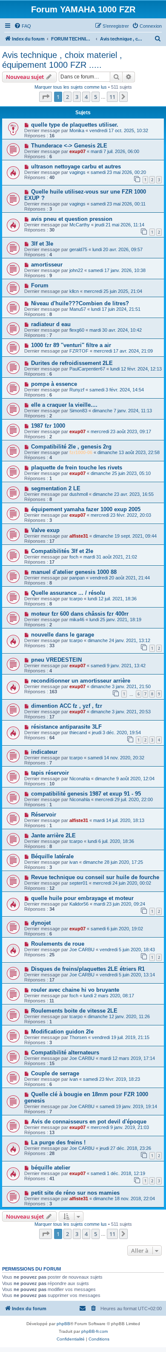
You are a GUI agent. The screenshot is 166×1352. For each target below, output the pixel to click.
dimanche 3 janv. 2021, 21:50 (121, 686)
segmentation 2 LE (55, 488)
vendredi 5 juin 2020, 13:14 (127, 974)
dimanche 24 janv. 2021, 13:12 (119, 640)
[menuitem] (22, 26)
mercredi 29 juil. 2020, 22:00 (124, 799)
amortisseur (47, 264)
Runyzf (76, 389)
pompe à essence (54, 384)
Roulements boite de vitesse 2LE (74, 1010)
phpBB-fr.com (94, 1331)
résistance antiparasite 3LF (66, 727)
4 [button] (86, 97)
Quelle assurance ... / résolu (68, 593)
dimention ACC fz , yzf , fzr (66, 706)
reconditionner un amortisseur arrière (80, 680)
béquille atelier (50, 1167)
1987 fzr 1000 (48, 426)
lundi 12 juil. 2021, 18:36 (112, 598)
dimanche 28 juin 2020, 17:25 (113, 862)
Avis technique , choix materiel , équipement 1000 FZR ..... (62, 59)
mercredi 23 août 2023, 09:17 (121, 431)
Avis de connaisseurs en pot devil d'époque (88, 1121)
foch (73, 556)
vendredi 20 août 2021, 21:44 (120, 577)
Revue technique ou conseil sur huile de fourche (95, 877)
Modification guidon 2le (62, 1031)
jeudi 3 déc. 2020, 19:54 (116, 732)
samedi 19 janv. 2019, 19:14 (128, 1106)
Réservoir (43, 814)
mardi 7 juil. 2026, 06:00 (115, 151)
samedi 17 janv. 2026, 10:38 (117, 270)
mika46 (76, 619)
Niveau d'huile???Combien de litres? (80, 303)
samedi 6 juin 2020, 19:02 (117, 928)
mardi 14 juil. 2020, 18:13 (118, 820)
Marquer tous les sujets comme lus (70, 87)
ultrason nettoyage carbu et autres (76, 166)
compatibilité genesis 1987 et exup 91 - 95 (86, 793)
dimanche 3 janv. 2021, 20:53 (121, 711)
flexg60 (76, 330)
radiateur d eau (51, 324)
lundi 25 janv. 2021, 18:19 (115, 619)
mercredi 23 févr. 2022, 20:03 (121, 515)
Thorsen (78, 1037)
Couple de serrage (55, 1073)
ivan (73, 862)
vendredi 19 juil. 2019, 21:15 (120, 1037)
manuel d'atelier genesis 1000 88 (74, 572)
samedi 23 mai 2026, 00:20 (118, 172)
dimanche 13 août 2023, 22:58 (128, 452)
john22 (76, 270)
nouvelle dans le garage (62, 634)
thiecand (78, 732)
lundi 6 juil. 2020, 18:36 (111, 841)
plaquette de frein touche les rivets (76, 467)
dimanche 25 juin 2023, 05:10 (121, 473)
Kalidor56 (79, 903)
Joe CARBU (81, 949)
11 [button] (112, 97)
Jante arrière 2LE (53, 835)
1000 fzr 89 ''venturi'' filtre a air (71, 345)
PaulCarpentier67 (87, 368)
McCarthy (79, 224)
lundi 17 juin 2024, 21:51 (115, 309)
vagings (77, 172)
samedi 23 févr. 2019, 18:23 (111, 1079)
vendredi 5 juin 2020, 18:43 (127, 949)
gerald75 (78, 249)
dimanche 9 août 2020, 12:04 (125, 778)
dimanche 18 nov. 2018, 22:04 (124, 1198)
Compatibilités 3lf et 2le (62, 551)
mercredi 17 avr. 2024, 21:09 (123, 350)
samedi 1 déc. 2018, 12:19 (118, 1173)
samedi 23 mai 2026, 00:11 (118, 203)
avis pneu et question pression (71, 219)
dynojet (41, 923)
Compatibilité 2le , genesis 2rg (71, 446)
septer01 (78, 883)
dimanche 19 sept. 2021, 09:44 (125, 535)
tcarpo (76, 598)
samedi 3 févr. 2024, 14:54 (116, 389)
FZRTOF (79, 350)
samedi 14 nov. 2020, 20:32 (116, 757)
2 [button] (67, 97)
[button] (45, 97)
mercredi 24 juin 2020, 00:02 (122, 883)
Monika (76, 130)
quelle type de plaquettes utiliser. (74, 125)
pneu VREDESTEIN (56, 660)
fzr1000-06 (80, 452)
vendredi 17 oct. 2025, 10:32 (118, 130)
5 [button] (95, 97)
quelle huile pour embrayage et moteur (82, 898)
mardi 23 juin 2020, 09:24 (119, 903)
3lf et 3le (42, 243)
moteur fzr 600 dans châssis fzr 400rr (80, 614)
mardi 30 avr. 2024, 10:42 (115, 330)
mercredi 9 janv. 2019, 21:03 (120, 1127)
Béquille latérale (52, 856)
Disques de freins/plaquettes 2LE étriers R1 (88, 969)
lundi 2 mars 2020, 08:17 (108, 995)
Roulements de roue (57, 944)
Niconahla (79, 778)
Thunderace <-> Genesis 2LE (69, 145)
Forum (40, 285)
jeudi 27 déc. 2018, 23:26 (125, 1148)
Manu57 (77, 309)
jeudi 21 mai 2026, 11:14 (119, 224)
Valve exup (45, 530)
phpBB (63, 1323)
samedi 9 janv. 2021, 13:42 (118, 665)
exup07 (77, 151)
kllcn (74, 291)
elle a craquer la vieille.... (64, 405)
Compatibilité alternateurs (65, 1052)
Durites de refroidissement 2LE (72, 363)
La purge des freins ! (58, 1142)
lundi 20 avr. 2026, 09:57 (117, 249)
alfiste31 (78, 535)
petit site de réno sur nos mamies (75, 1193)
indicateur (44, 752)
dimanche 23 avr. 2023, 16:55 (123, 494)
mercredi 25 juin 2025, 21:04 (113, 291)
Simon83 (78, 410)
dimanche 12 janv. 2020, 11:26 (119, 1016)
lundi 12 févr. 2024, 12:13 (136, 368)
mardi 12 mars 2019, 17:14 (127, 1058)
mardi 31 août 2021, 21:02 (110, 556)
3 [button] (76, 97)
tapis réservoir (50, 773)
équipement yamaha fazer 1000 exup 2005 (85, 509)
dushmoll (78, 494)
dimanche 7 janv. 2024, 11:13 (122, 410)
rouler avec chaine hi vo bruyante (75, 990)
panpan (77, 577)
